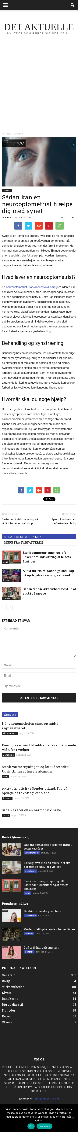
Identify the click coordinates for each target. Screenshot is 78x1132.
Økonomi (9, 1022)
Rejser (6, 1016)
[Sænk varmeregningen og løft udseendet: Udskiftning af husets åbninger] (11, 557)
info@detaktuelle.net (46, 1099)
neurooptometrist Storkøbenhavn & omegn (32, 287)
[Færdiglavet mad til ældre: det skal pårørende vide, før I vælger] (11, 867)
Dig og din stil (12, 1004)
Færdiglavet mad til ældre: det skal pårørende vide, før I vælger (48, 864)
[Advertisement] (39, 89)
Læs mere (44, 1126)
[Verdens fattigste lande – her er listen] (11, 934)
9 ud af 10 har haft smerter (41, 947)
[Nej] (73, 1118)
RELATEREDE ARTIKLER (22, 537)
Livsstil (8, 993)
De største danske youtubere (42, 911)
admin (8, 217)
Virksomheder (9, 733)
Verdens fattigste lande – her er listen (49, 929)
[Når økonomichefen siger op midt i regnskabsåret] (11, 849)
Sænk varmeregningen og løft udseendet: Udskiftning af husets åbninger (47, 557)
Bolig (5, 562)
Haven (6, 815)
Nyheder (29, 933)
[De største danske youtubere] (11, 915)
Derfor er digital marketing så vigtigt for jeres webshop (20, 521)
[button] (72, 5)
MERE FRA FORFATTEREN (23, 542)
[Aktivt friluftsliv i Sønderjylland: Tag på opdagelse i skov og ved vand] (11, 575)
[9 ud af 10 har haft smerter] (11, 952)
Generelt (7, 190)
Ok (31, 1126)
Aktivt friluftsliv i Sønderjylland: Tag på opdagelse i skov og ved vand (34, 790)
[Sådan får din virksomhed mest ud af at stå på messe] (11, 593)
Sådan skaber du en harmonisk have (31, 810)
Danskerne (8, 755)
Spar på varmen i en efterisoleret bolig (63, 521)
